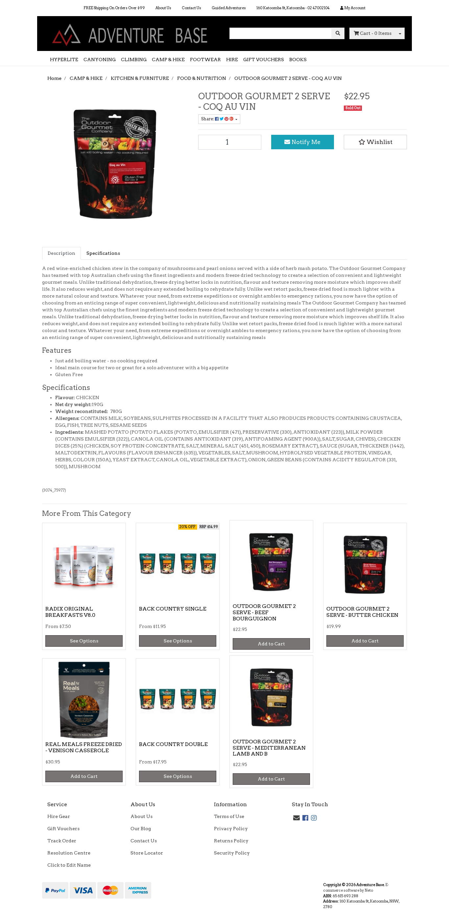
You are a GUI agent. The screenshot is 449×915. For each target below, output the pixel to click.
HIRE (232, 59)
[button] (375, 142)
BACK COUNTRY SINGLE (172, 609)
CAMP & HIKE (168, 59)
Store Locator (146, 852)
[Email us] (296, 818)
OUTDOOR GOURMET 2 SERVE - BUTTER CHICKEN (362, 612)
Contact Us (191, 8)
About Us (163, 8)
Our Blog (140, 828)
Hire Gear (58, 816)
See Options (84, 640)
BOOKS (298, 59)
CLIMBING (134, 59)
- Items (375, 33)
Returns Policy (231, 840)
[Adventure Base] (131, 33)
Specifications (103, 253)
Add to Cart (271, 643)
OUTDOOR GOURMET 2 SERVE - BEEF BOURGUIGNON (264, 612)
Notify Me (305, 141)
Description (61, 253)
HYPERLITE (64, 59)
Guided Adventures (229, 8)
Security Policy (232, 852)
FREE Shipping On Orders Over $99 (114, 8)
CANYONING (99, 59)
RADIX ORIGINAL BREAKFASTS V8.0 (70, 612)
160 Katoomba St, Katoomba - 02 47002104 (293, 8)
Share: (208, 118)
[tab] (61, 253)
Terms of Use (229, 816)
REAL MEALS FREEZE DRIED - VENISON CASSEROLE (83, 747)
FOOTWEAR (205, 59)
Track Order (61, 840)
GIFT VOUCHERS (263, 59)
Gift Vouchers (63, 828)
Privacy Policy (231, 828)
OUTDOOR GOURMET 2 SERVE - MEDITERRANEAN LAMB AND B (269, 747)
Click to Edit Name (69, 865)
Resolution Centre (68, 852)
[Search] (337, 33)
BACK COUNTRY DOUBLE (173, 744)
